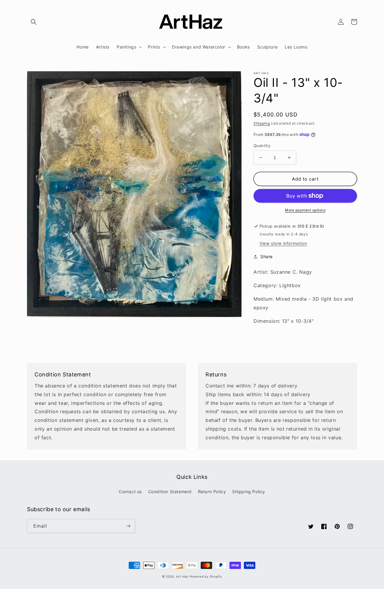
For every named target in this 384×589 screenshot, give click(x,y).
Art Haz (182, 576)
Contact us (130, 491)
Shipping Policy (248, 491)
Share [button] (266, 256)
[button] (33, 21)
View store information (283, 243)
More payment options (305, 210)
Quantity (262, 145)
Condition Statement (170, 491)
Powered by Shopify (206, 576)
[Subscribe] (128, 526)
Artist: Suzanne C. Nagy (283, 272)
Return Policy (212, 491)
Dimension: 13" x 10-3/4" (284, 321)
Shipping (262, 123)
